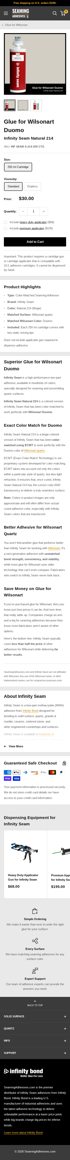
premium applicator (32, 228)
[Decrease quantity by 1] (23, 211)
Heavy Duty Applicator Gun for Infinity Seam (23, 877)
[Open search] (55, 13)
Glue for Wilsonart (16, 24)
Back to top (35, 1005)
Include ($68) (32, 222)
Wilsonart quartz (42, 314)
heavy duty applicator (33, 222)
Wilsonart (54, 548)
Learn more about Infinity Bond (23, 1132)
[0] (62, 13)
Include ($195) (31, 228)
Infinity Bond (30, 710)
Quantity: (10, 211)
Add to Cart (35, 241)
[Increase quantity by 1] (44, 211)
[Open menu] (6, 13)
